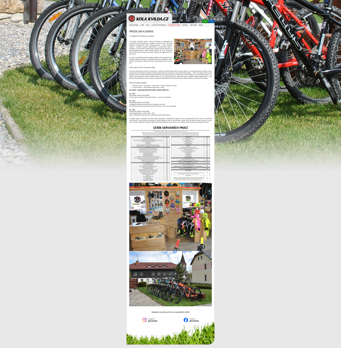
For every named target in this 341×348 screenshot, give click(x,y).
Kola (147, 25)
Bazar (201, 25)
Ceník (142, 25)
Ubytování (193, 25)
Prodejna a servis (174, 25)
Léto (205, 21)
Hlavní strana (133, 25)
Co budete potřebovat (158, 25)
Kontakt (185, 25)
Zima (211, 21)
